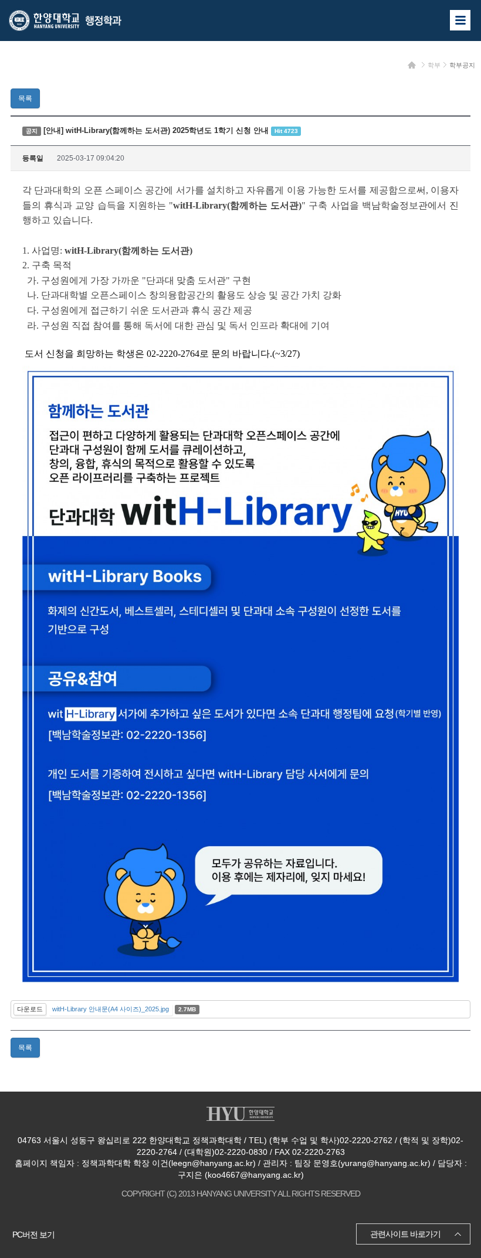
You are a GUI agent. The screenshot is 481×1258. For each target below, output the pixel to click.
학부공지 (462, 65)
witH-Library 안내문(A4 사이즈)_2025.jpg (110, 1008)
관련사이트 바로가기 (405, 1234)
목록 (25, 98)
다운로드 (30, 1008)
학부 (434, 65)
